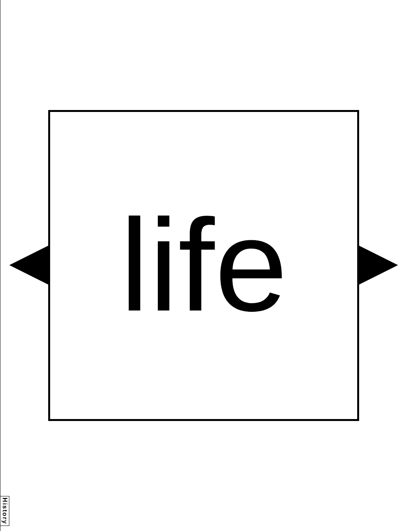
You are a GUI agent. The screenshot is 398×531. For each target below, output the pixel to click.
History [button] (5, 511)
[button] (28, 265)
